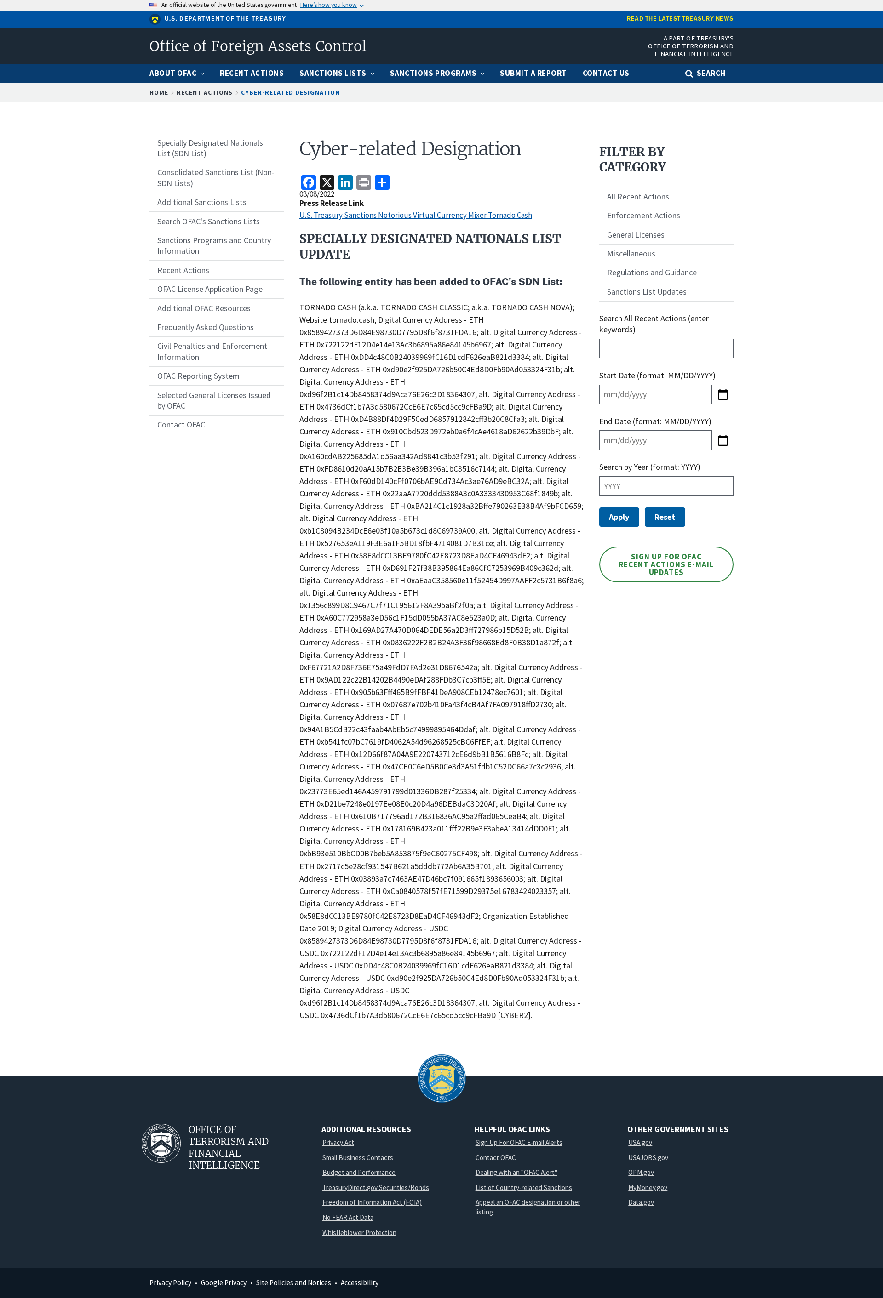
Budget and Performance (359, 1172)
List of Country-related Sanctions (524, 1187)
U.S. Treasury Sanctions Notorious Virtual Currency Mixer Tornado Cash (415, 215)
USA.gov (640, 1142)
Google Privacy (224, 1282)
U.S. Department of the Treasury (226, 19)
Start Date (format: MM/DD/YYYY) (658, 375)
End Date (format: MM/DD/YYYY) (655, 421)
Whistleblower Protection (359, 1232)
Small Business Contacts (357, 1157)
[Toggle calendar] (723, 394)
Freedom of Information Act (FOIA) (372, 1202)
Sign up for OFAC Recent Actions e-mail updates (666, 564)
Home (158, 92)
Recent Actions (205, 92)
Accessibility (359, 1282)
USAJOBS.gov (648, 1157)
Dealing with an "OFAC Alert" (516, 1172)
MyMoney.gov (647, 1187)
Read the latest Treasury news (680, 19)
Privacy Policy (171, 1282)
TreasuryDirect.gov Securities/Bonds (375, 1187)
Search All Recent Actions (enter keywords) (654, 323)
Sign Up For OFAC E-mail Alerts (519, 1142)
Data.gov (641, 1202)
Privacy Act (338, 1142)
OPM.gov (641, 1172)
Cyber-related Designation (290, 92)
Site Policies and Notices (293, 1282)
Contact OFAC (496, 1157)
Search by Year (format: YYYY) (649, 466)
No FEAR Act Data (347, 1217)
